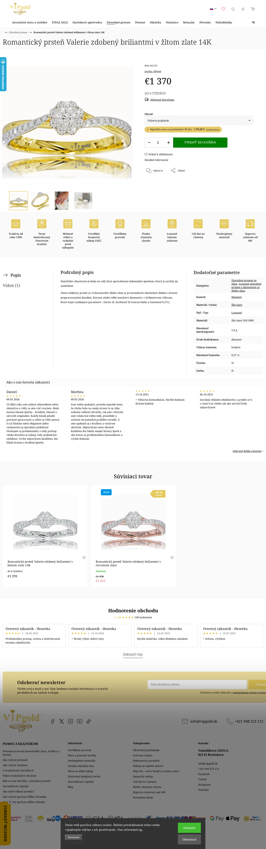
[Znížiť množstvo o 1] (149, 142)
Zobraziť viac (133, 654)
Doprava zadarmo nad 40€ (149, 792)
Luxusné (236, 312)
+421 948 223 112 (249, 721)
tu (140, 829)
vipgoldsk (61, 721)
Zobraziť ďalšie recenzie (247, 451)
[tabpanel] (45, 536)
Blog (70, 787)
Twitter (202, 779)
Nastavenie (73, 837)
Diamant (236, 297)
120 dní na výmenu (144, 781)
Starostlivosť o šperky (16, 786)
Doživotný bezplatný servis (84, 776)
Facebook (52, 721)
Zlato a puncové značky (82, 755)
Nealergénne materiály (81, 760)
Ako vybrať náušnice (15, 765)
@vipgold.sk (88, 721)
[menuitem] (29, 22)
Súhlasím (189, 828)
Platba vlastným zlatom (147, 787)
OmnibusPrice (212, 129)
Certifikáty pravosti (79, 750)
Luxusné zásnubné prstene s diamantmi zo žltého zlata (246, 287)
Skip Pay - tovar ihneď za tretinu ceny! (156, 771)
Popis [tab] (15, 275)
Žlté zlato (236, 305)
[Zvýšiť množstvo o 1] (168, 142)
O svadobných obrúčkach (18, 770)
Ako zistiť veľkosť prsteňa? (18, 791)
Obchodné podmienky (146, 750)
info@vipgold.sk (203, 721)
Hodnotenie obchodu (133, 610)
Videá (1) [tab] (11, 285)
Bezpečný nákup (143, 776)
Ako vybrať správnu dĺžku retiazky (24, 802)
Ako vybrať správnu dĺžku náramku (25, 796)
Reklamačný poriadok (146, 760)
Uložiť (155, 182)
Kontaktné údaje (143, 797)
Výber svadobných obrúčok (19, 775)
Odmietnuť (189, 839)
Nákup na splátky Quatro (148, 766)
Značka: (153, 71)
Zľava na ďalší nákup (80, 771)
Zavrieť (245, 182)
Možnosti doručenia (162, 99)
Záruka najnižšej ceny (81, 766)
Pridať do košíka (200, 142)
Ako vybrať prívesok (15, 760)
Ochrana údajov (143, 755)
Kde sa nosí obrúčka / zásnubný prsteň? (27, 781)
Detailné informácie (156, 160)
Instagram (70, 721)
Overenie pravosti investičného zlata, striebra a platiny (31, 752)
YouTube (79, 721)
